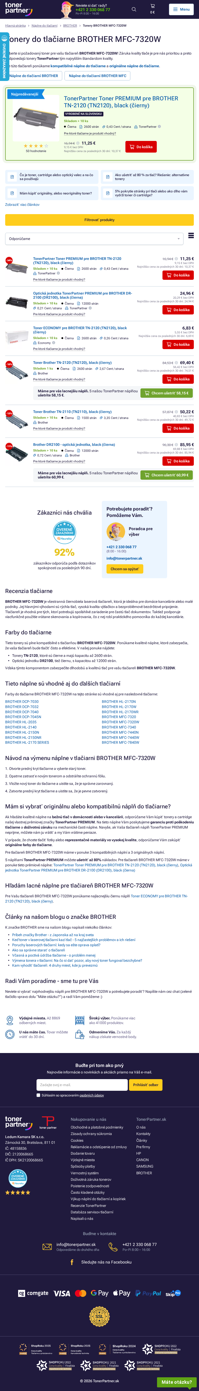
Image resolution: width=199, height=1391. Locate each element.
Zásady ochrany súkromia (91, 1134)
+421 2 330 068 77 (93, 9)
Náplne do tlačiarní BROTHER (33, 76)
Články (141, 1140)
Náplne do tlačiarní (45, 25)
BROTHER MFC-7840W (120, 742)
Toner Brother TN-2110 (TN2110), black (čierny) (72, 412)
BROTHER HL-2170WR (120, 712)
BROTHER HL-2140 (21, 727)
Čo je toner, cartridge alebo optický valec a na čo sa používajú (56, 177)
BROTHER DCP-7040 (22, 712)
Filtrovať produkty (99, 220)
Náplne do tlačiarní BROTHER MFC (97, 76)
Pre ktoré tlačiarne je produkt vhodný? (90, 133)
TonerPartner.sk (151, 1119)
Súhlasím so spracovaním (73, 1095)
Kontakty (143, 1134)
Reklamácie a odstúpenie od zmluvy (99, 1147)
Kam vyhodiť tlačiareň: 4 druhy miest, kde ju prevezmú (55, 965)
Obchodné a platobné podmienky (97, 1127)
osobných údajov (92, 1095)
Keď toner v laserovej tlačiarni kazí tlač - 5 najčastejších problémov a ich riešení (73, 940)
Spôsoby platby (83, 1166)
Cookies (77, 1140)
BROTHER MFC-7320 (119, 717)
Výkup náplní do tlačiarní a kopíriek (98, 1199)
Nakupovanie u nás (88, 1119)
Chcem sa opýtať (125, 569)
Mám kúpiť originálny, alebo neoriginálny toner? (56, 193)
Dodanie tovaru (83, 1153)
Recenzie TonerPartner (88, 1206)
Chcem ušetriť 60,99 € (170, 475)
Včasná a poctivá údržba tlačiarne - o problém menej (53, 955)
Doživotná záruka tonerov (91, 1179)
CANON (142, 1160)
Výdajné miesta (83, 1160)
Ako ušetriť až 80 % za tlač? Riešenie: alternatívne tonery (152, 177)
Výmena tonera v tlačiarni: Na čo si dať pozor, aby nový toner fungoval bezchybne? (77, 960)
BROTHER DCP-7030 (22, 702)
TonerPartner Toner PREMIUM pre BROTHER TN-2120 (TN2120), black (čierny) (115, 865)
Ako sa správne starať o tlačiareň (38, 950)
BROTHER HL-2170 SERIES (27, 742)
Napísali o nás (82, 1218)
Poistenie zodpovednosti (90, 1186)
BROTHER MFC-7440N (120, 732)
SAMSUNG (144, 1166)
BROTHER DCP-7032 (22, 707)
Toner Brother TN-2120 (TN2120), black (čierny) (72, 362)
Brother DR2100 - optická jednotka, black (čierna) (74, 444)
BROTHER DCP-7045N (23, 717)
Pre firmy (143, 1147)
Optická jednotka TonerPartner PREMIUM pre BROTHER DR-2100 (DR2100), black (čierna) (82, 295)
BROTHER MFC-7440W (120, 737)
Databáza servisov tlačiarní (92, 1212)
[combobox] (94, 239)
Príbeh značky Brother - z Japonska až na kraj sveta (53, 935)
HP (138, 1153)
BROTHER (70, 25)
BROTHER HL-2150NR (23, 737)
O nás (141, 1127)
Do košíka (145, 147)
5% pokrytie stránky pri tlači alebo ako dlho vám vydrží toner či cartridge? (151, 193)
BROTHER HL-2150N (22, 732)
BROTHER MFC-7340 (119, 727)
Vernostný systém (85, 1173)
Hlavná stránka (15, 25)
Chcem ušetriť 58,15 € (170, 393)
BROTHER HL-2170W (119, 707)
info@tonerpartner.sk (124, 558)
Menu (185, 9)
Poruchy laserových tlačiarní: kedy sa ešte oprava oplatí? (56, 945)
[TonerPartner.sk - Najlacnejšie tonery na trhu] (19, 9)
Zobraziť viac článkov (22, 204)
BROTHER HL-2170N (119, 702)
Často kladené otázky (87, 1192)
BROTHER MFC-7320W (120, 722)
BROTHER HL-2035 (21, 722)
